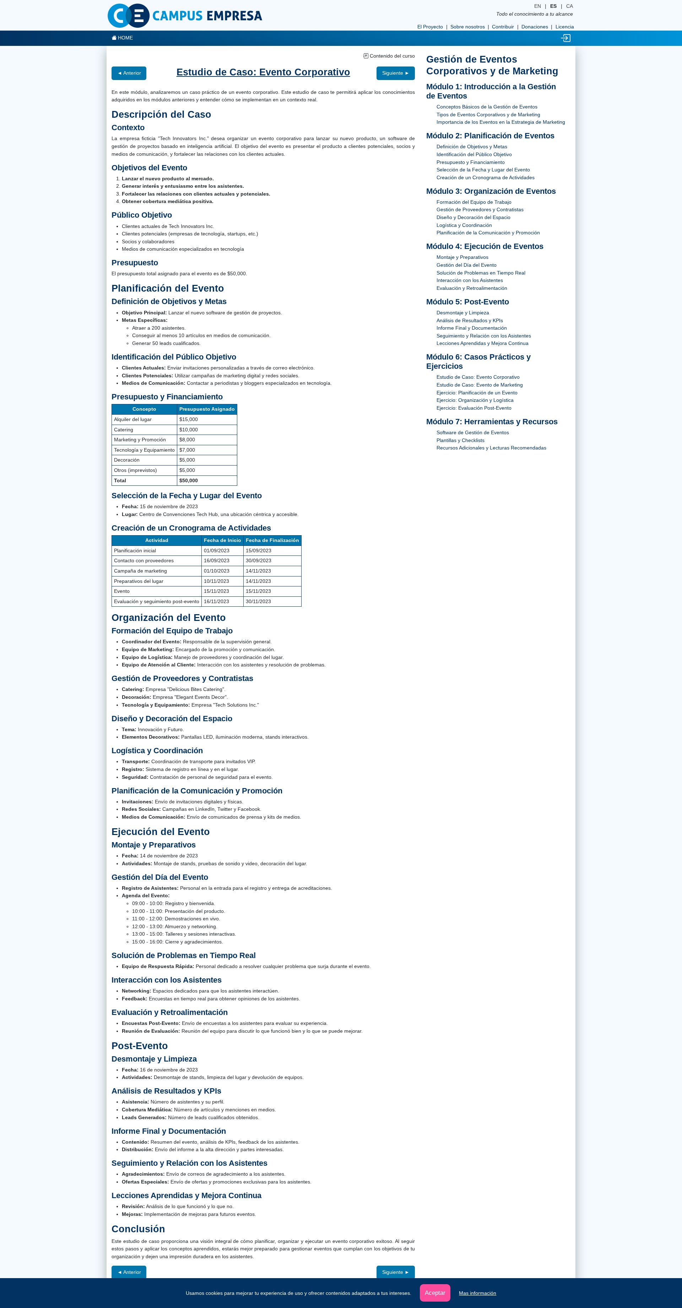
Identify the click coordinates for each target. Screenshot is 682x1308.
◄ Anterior (129, 73)
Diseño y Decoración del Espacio (473, 217)
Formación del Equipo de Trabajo (474, 202)
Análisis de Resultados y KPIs (470, 320)
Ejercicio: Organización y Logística (475, 400)
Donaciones (534, 27)
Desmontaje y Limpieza (463, 312)
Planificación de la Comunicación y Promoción (488, 232)
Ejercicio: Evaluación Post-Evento (474, 408)
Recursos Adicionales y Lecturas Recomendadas (491, 448)
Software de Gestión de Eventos (473, 432)
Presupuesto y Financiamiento (471, 162)
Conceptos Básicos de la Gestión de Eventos (487, 107)
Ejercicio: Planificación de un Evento (477, 392)
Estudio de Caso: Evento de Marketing (480, 385)
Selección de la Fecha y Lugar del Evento (483, 169)
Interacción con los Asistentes (470, 280)
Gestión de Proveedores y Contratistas (480, 209)
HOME (125, 38)
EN (537, 6)
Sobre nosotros (467, 27)
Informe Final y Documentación (472, 328)
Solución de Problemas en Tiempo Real (481, 273)
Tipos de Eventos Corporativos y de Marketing (488, 114)
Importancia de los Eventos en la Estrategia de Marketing (501, 122)
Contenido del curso (391, 56)
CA (569, 6)
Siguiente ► (396, 73)
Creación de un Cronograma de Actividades (486, 177)
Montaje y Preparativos (462, 257)
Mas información (477, 1293)
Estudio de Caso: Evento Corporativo (478, 377)
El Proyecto (430, 27)
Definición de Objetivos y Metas (472, 146)
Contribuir (503, 27)
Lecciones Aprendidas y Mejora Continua (483, 343)
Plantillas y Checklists (461, 440)
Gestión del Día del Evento (467, 265)
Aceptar (435, 1292)
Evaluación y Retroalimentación (472, 288)
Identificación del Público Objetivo (474, 154)
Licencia (565, 27)
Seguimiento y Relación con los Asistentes (484, 336)
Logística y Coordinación (464, 225)
